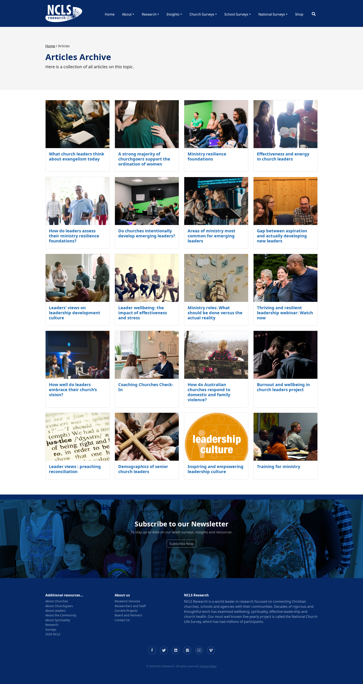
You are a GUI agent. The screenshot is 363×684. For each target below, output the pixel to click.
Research (149, 14)
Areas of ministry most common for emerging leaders (211, 236)
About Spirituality (57, 620)
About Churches (56, 601)
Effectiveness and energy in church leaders (283, 156)
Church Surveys (201, 14)
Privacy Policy (208, 666)
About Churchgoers (59, 606)
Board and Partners (128, 615)
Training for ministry (278, 466)
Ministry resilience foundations (207, 156)
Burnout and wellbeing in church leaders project (283, 387)
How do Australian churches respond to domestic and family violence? (209, 392)
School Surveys (236, 14)
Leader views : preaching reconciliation (75, 469)
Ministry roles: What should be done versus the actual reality (215, 313)
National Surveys (271, 14)
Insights (173, 14)
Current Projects (126, 611)
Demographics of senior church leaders (143, 469)
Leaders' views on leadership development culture (74, 313)
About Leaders (55, 611)
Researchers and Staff (130, 606)
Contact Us (122, 620)
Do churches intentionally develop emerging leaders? (146, 233)
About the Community (60, 615)
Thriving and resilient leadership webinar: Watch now (285, 313)
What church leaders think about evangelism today (76, 156)
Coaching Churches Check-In (145, 387)
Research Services (127, 601)
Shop (299, 14)
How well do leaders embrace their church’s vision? (73, 389)
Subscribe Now (181, 543)
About (127, 14)
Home (109, 14)
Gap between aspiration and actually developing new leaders (282, 236)
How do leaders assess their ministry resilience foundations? (74, 236)
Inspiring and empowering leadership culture (215, 469)
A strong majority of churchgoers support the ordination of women (144, 159)
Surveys (50, 629)
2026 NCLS (52, 634)
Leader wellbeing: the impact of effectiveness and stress (142, 313)
